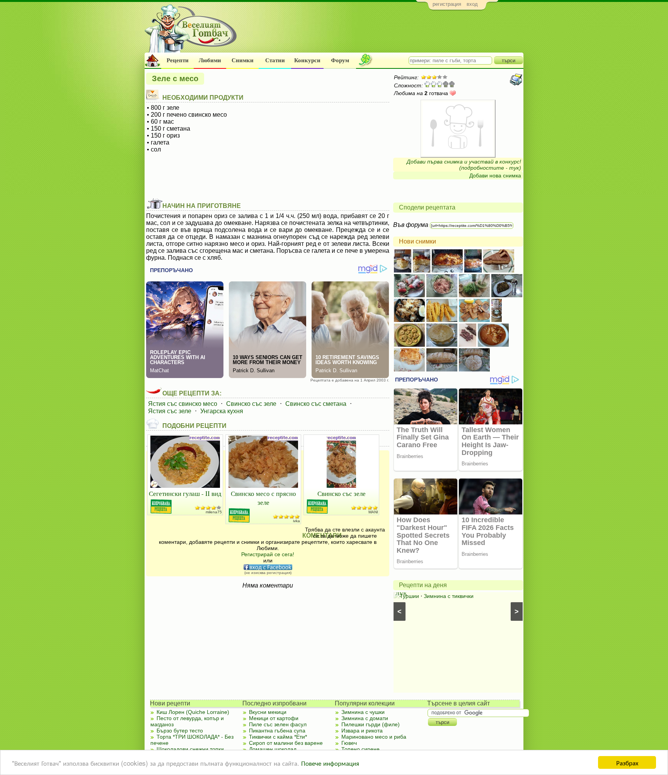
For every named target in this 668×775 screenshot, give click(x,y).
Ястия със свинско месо (182, 403)
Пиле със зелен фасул (278, 724)
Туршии (409, 596)
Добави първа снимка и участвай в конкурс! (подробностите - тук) (464, 164)
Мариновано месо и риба (373, 737)
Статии (275, 60)
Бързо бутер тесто (180, 730)
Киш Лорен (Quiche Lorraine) (193, 712)
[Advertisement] (382, 33)
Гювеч (349, 743)
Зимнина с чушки (363, 712)
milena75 (214, 512)
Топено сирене (360, 749)
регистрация (447, 4)
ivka (296, 521)
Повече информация (330, 763)
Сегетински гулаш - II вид (185, 493)
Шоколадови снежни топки (190, 749)
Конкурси (307, 60)
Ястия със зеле (169, 411)
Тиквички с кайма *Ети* (278, 737)
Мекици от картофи (273, 718)
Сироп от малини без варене (286, 743)
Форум (340, 60)
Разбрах (627, 762)
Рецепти (178, 60)
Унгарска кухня (221, 411)
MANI (373, 512)
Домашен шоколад (273, 749)
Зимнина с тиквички (449, 596)
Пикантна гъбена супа (277, 730)
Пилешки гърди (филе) (370, 724)
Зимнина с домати (364, 718)
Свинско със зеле (251, 403)
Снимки (243, 60)
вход (472, 4)
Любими (210, 60)
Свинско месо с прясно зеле (263, 498)
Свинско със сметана (315, 403)
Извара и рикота (362, 730)
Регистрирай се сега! (267, 554)
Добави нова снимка (495, 175)
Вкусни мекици (267, 712)
